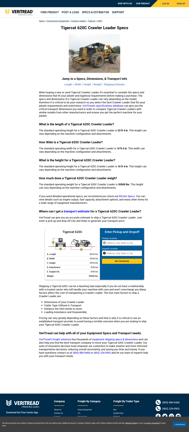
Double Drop (118, 413)
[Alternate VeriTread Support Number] (158, 408)
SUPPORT (118, 12)
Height (87, 84)
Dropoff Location (110, 248)
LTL (79, 413)
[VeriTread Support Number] (158, 402)
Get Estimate (122, 261)
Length (68, 84)
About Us (57, 409)
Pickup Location (109, 238)
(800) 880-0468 (81, 352)
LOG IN (165, 3)
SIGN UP (181, 3)
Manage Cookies (131, 423)
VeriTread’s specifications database (103, 105)
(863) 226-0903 (102, 352)
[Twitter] (164, 416)
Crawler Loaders (78, 21)
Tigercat (91, 21)
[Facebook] (158, 416)
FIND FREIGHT (50, 12)
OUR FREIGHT (143, 3)
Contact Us (58, 413)
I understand (180, 424)
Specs (42, 21)
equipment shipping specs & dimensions (115, 339)
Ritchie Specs (127, 196)
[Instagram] (171, 416)
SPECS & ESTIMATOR (95, 12)
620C (99, 21)
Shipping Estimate (114, 84)
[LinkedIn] (178, 416)
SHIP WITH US (125, 3)
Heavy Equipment (85, 409)
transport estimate (77, 211)
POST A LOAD (70, 12)
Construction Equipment (58, 21)
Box (114, 409)
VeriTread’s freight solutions (55, 339)
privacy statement (153, 423)
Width (78, 84)
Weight (97, 84)
